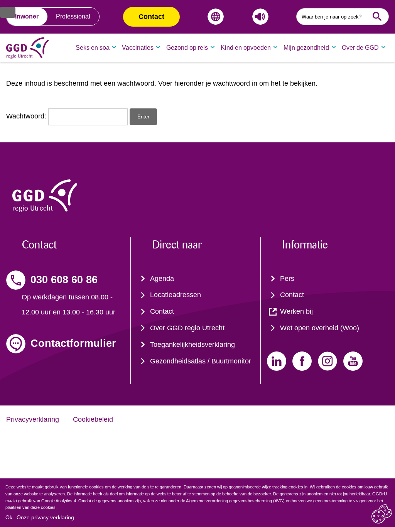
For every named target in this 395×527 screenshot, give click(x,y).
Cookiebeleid (93, 419)
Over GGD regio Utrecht (187, 328)
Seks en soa (93, 47)
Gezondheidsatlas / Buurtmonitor (200, 361)
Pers (287, 278)
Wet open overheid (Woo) (319, 328)
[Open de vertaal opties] (214, 16)
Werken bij (296, 311)
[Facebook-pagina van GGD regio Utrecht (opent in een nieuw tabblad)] (302, 361)
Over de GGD (360, 47)
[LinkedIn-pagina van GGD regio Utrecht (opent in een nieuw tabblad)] (276, 361)
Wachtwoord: (27, 116)
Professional (73, 16)
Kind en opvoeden (246, 47)
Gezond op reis (187, 47)
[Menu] (7, 12)
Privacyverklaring (32, 419)
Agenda (162, 278)
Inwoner (27, 16)
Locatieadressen (175, 295)
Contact (151, 16)
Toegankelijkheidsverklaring (192, 344)
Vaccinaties (138, 47)
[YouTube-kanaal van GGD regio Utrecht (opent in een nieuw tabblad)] (353, 361)
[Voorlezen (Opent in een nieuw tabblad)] (258, 16)
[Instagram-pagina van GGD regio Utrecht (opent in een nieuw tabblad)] (327, 361)
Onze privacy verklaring (45, 517)
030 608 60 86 (64, 279)
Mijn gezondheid (306, 47)
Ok (8, 517)
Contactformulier (73, 343)
